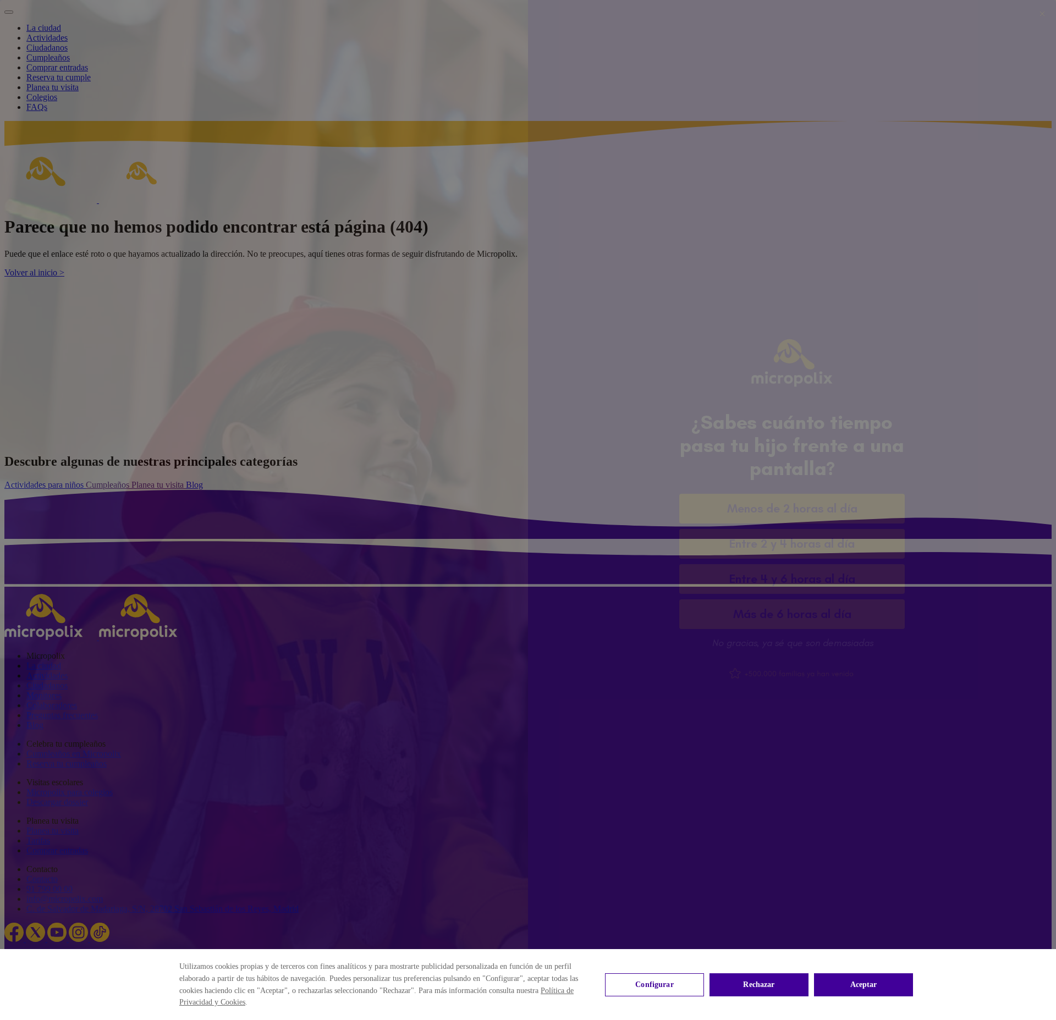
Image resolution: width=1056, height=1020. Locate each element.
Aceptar (863, 984)
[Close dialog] (1042, 13)
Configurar (654, 984)
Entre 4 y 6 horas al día (792, 578)
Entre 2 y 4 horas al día (792, 543)
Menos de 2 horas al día (792, 508)
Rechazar (758, 984)
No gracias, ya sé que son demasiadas (792, 642)
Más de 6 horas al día (792, 614)
